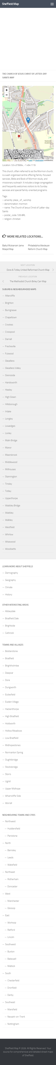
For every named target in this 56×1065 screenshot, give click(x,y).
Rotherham (13, 879)
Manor (8, 447)
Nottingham (13, 1024)
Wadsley (9, 512)
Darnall (8, 339)
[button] (28, 120)
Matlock (11, 966)
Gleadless (9, 360)
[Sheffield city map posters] (24, 158)
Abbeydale (10, 611)
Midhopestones (13, 745)
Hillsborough (11, 404)
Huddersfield (13, 828)
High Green (10, 397)
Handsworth (11, 382)
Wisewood (10, 541)
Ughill (8, 781)
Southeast (10, 1002)
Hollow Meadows (13, 730)
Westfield (9, 527)
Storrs (8, 774)
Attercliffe (10, 295)
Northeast (10, 872)
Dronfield (11, 987)
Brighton (9, 303)
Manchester (13, 901)
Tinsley (8, 483)
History (8, 594)
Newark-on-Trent (16, 1016)
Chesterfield (13, 980)
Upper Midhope (12, 788)
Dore (7, 680)
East (7, 915)
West (7, 893)
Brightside (10, 625)
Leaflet (30, 160)
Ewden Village (12, 701)
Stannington (11, 476)
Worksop (11, 922)
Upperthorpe (11, 498)
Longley (9, 418)
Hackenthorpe (12, 709)
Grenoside (10, 375)
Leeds (10, 857)
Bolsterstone (11, 651)
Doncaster (12, 886)
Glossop (11, 908)
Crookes (9, 324)
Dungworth (10, 687)
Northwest (10, 821)
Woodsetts (10, 549)
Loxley (8, 433)
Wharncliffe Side (13, 795)
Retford (11, 929)
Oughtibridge (11, 759)
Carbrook (9, 633)
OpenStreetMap (39, 160)
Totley (8, 491)
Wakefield (12, 864)
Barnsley (11, 850)
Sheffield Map (10, 4)
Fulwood (9, 353)
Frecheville (10, 346)
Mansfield (12, 1009)
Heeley (8, 389)
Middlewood (11, 462)
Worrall (8, 803)
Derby (10, 995)
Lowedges (10, 426)
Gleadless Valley (13, 368)
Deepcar (9, 672)
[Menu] (52, 4)
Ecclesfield (10, 694)
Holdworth (10, 723)
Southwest (10, 944)
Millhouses (10, 469)
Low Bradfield (11, 738)
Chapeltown (11, 317)
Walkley (9, 520)
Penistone (12, 835)
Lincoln (10, 937)
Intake (8, 411)
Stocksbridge (11, 767)
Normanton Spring (14, 752)
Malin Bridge (11, 440)
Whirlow (9, 534)
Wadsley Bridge (12, 505)
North (8, 843)
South (8, 973)
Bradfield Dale (12, 618)
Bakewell (11, 958)
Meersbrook (11, 454)
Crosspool (10, 331)
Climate (8, 587)
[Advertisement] (28, 39)
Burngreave (10, 310)
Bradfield (9, 658)
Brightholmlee (12, 665)
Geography (10, 580)
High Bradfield (12, 716)
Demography (11, 572)
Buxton (10, 951)
